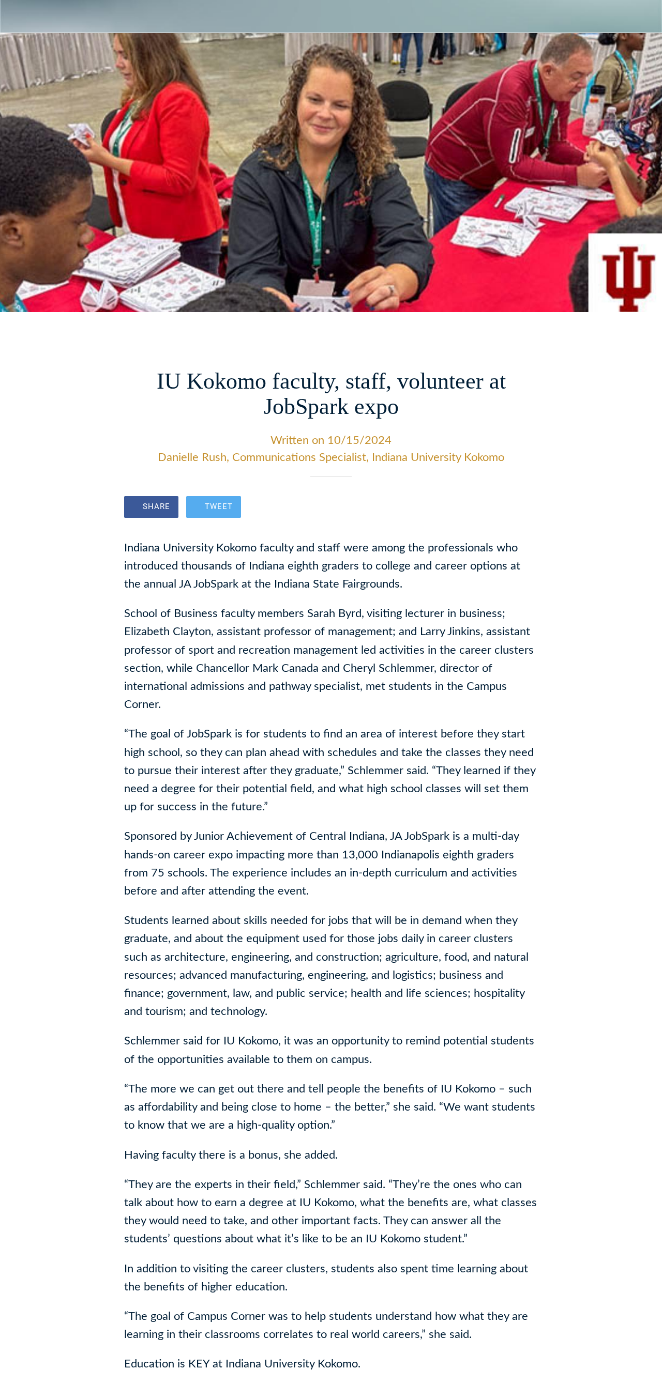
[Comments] (525, 508)
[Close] (16, 16)
